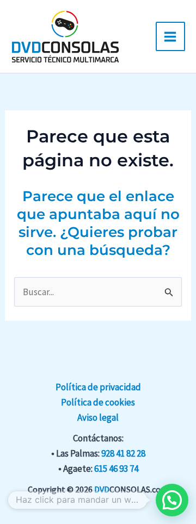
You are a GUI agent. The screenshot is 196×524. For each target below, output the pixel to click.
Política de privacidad (98, 387)
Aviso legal (98, 417)
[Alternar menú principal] (171, 37)
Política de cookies (98, 402)
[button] (172, 500)
